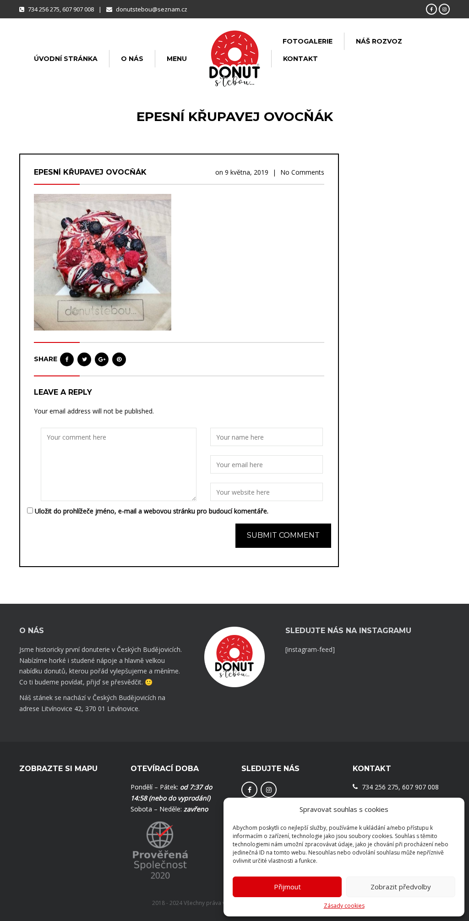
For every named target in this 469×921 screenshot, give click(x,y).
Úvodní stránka (66, 59)
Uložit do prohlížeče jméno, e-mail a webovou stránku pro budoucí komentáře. (151, 511)
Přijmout (287, 886)
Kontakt (300, 59)
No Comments (302, 172)
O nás (132, 59)
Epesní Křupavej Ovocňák (90, 172)
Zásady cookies (344, 906)
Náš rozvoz (379, 41)
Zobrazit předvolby (401, 886)
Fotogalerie (308, 41)
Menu (177, 59)
